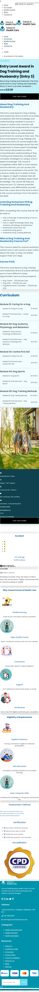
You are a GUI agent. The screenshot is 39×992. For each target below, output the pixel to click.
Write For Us (9, 961)
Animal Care (4, 61)
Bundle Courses (9, 10)
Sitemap (8, 967)
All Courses (8, 7)
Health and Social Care (13, 930)
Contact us (8, 15)
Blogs (6, 12)
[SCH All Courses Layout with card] (19, 468)
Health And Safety (12, 936)
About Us (8, 946)
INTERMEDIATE (5, 510)
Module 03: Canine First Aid (15, 351)
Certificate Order (11, 949)
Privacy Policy (10, 955)
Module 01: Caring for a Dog (15, 304)
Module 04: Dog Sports (12, 371)
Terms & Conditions (12, 958)
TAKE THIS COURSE (19, 521)
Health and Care (11, 933)
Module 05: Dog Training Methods (18, 391)
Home (6, 5)
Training (27, 138)
